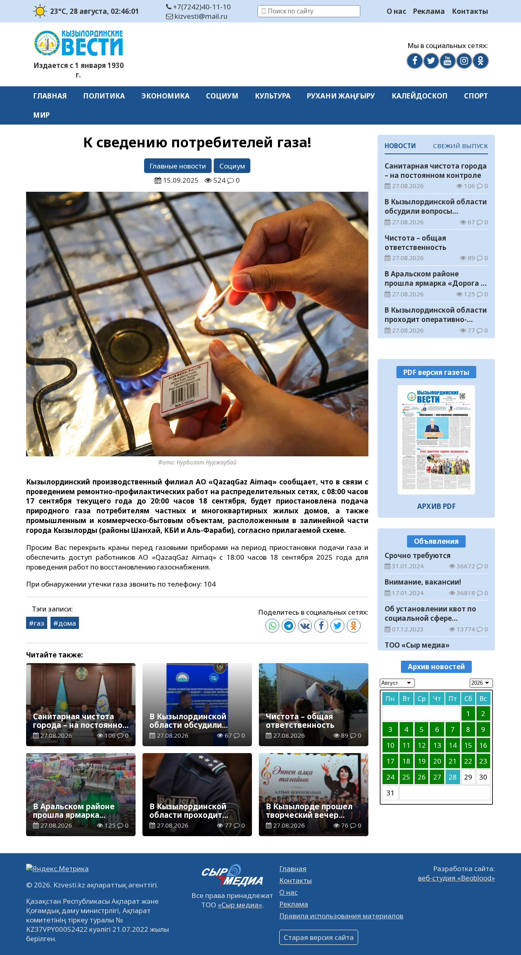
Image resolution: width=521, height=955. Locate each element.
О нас (396, 11)
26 (422, 777)
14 (453, 745)
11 (406, 745)
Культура (273, 96)
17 (390, 761)
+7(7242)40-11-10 (201, 6)
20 (437, 761)
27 (437, 777)
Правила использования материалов (341, 915)
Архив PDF (436, 506)
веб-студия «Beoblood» (456, 878)
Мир (41, 115)
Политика (104, 96)
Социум (222, 96)
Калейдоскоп (420, 96)
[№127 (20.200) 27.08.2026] (436, 440)
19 (422, 761)
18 (406, 761)
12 (422, 745)
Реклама (429, 11)
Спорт (476, 96)
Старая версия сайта (319, 937)
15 (468, 745)
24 (390, 777)
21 (453, 761)
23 (483, 761)
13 (437, 745)
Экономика (166, 96)
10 (390, 745)
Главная (50, 96)
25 (406, 777)
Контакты (470, 11)
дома (67, 623)
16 (483, 745)
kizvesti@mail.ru (200, 16)
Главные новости (177, 166)
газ (39, 623)
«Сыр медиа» (240, 904)
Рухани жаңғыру (341, 96)
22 (468, 761)
